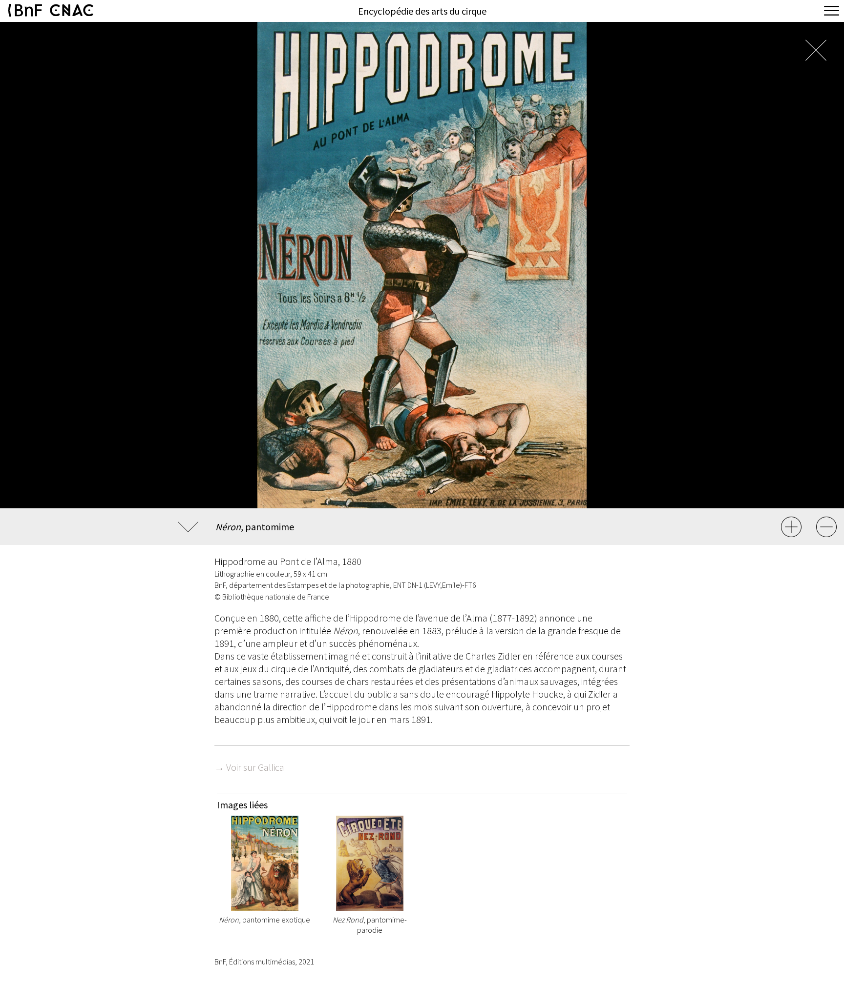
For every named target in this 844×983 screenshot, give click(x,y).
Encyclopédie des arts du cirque (422, 11)
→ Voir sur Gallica (249, 767)
